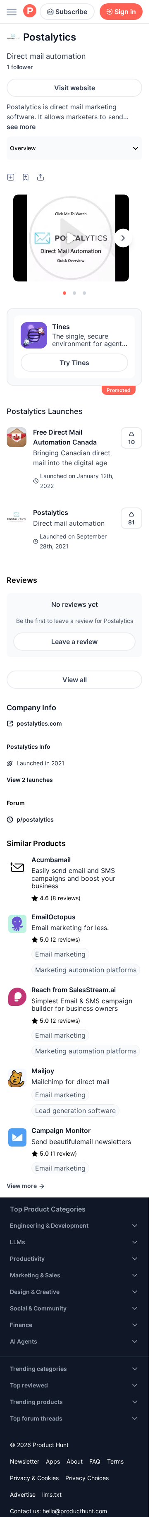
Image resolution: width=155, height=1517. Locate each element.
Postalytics (50, 512)
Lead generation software (75, 1110)
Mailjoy (42, 1071)
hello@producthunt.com (75, 1511)
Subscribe (71, 11)
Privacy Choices (87, 1477)
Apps (53, 1461)
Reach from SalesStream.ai (73, 990)
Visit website (74, 88)
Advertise (23, 1494)
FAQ (94, 1461)
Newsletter (24, 1461)
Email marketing (60, 954)
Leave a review (74, 641)
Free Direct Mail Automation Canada (65, 437)
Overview (23, 147)
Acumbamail (51, 860)
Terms (115, 1461)
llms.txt (52, 1494)
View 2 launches (30, 779)
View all (74, 680)
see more (21, 127)
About (75, 1461)
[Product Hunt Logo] (29, 11)
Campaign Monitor (61, 1130)
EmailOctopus (53, 917)
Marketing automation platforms (85, 970)
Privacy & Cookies (34, 1477)
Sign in (125, 11)
